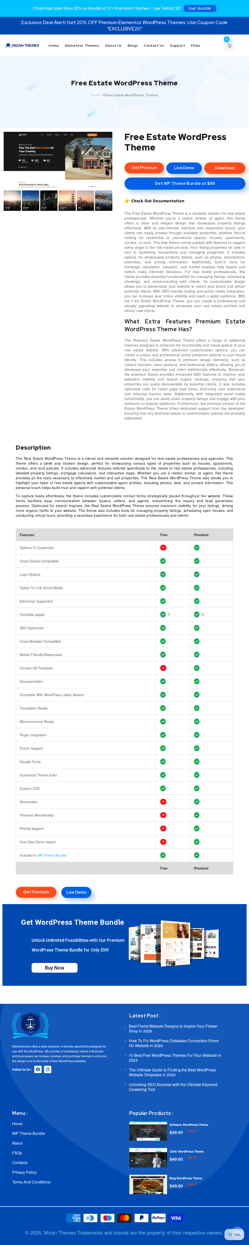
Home (95, 95)
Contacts (19, 1162)
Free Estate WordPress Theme (131, 95)
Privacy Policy (24, 1172)
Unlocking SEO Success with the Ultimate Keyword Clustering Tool (173, 1087)
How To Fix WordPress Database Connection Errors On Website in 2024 (174, 1043)
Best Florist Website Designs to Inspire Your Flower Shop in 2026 (173, 1029)
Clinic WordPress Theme (186, 1151)
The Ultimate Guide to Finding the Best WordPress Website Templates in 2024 (172, 1072)
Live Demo (184, 167)
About (17, 1143)
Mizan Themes (60, 1232)
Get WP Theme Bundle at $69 (185, 183)
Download (224, 167)
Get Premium (144, 167)
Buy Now (54, 968)
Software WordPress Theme (188, 1124)
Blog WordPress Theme (185, 1178)
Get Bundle (200, 8)
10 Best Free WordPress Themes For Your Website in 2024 (175, 1057)
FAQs (17, 1153)
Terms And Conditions (31, 1182)
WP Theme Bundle (51, 855)
